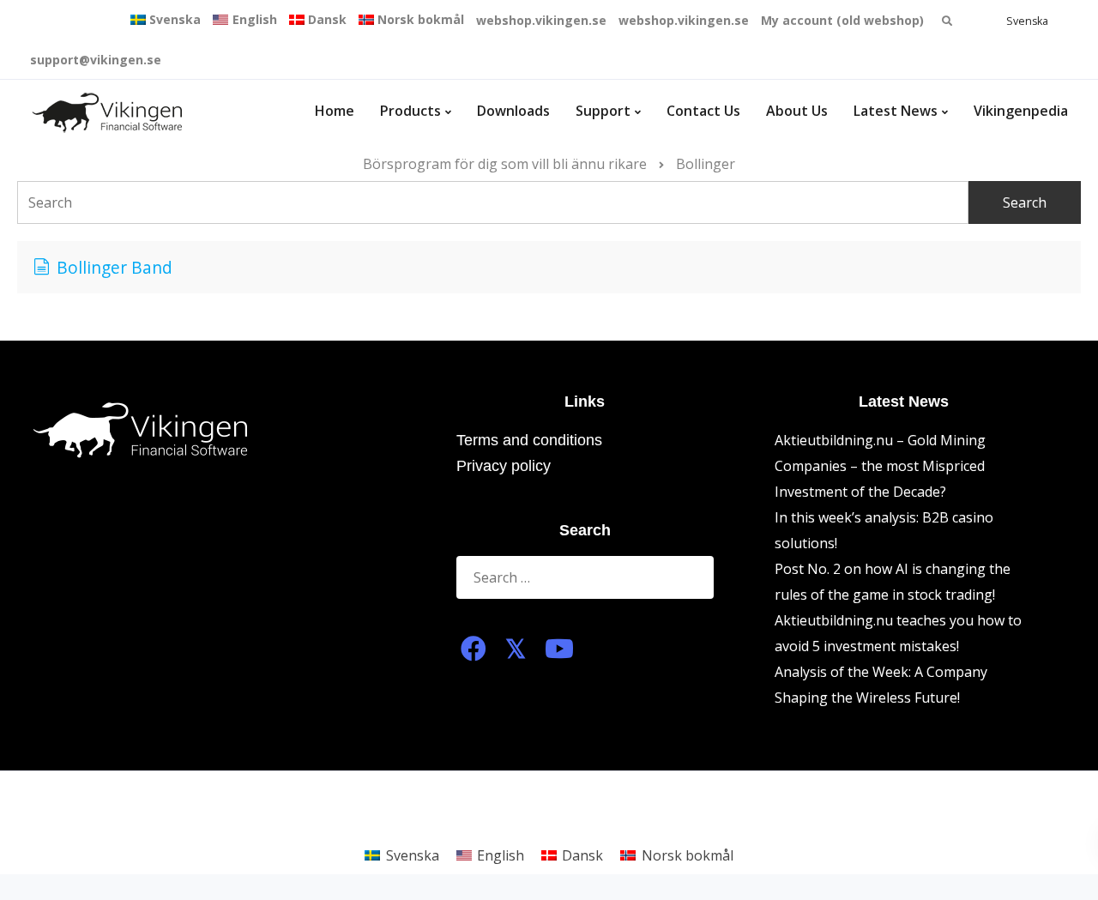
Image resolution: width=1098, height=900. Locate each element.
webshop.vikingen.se (541, 20)
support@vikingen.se (95, 59)
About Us (797, 110)
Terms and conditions (529, 440)
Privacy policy (503, 465)
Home (334, 110)
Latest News (896, 110)
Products (410, 110)
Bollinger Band (114, 267)
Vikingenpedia (1021, 110)
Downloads (513, 110)
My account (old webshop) (842, 20)
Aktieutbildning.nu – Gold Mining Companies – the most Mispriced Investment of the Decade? (880, 466)
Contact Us (703, 110)
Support (603, 110)
